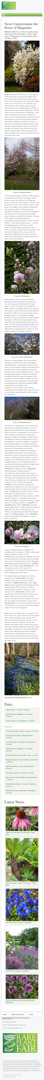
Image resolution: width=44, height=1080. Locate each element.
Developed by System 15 (9, 1076)
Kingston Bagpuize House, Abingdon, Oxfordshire (22, 761)
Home (5, 1014)
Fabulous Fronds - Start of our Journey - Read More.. (21, 884)
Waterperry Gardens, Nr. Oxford (20, 773)
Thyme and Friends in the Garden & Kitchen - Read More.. (20, 1001)
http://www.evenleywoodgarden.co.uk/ (18, 697)
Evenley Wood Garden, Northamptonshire (20, 736)
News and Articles (17, 1014)
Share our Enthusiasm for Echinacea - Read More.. (20, 833)
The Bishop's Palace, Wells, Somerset (22, 731)
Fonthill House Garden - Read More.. (18, 971)
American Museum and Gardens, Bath (22, 755)
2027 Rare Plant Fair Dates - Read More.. (19, 922)
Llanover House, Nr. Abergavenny (20, 721)
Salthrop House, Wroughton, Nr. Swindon (19, 715)
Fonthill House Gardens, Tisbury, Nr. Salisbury (21, 785)
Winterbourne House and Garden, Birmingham (21, 791)
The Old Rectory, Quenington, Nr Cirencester (21, 743)
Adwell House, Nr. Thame (18, 710)
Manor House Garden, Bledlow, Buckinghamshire (22, 778)
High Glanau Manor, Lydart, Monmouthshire (20, 767)
